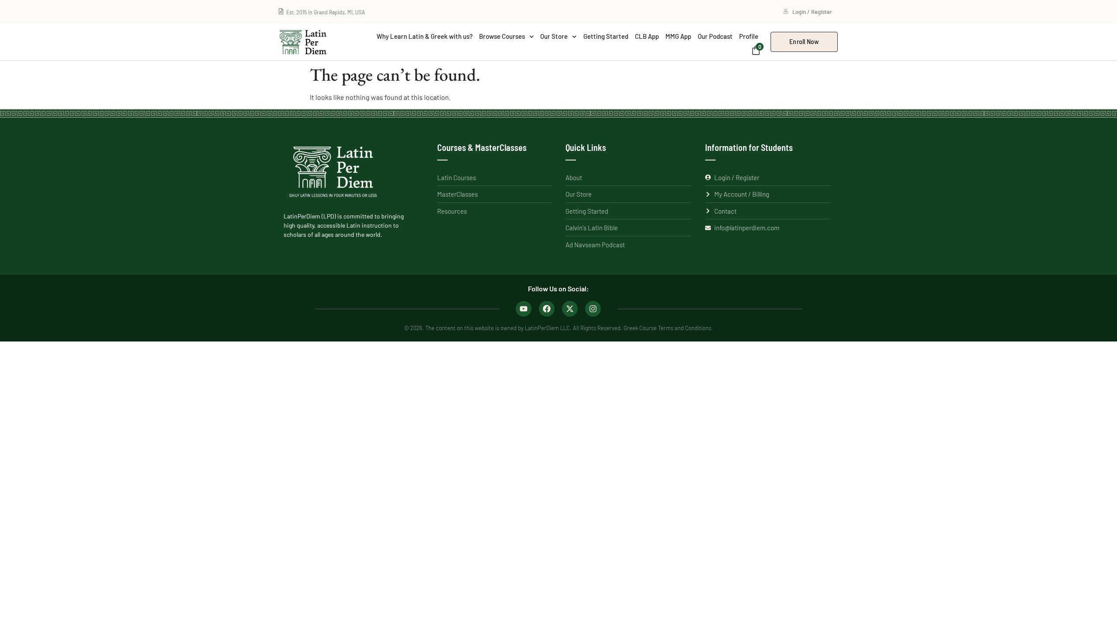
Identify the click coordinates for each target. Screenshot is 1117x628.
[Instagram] (593, 309)
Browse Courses (502, 36)
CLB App (647, 36)
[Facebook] (547, 309)
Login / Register (812, 11)
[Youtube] (523, 309)
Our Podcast (715, 36)
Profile (748, 36)
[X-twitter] (570, 309)
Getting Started (605, 36)
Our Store (554, 36)
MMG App (678, 36)
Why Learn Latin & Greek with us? (425, 36)
